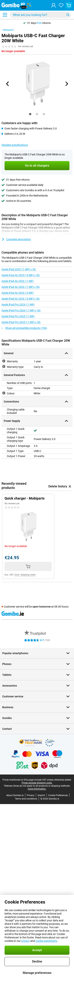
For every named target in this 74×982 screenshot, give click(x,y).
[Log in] (53, 5)
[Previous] (7, 84)
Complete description (18, 239)
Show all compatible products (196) (26, 328)
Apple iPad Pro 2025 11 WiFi (18, 316)
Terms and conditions (26, 798)
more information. (37, 789)
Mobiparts (8, 30)
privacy (25, 940)
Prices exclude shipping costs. (37, 783)
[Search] (68, 15)
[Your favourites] (61, 5)
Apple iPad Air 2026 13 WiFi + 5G (21, 298)
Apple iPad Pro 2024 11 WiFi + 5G (21, 310)
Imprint (41, 795)
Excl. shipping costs (25, 574)
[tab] (30, 114)
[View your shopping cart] (68, 5)
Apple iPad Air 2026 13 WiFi (18, 292)
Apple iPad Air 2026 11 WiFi (18, 281)
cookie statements (46, 940)
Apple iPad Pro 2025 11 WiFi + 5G (21, 322)
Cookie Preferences (58, 795)
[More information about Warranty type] (3, 366)
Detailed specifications (15, 144)
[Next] (66, 84)
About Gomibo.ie (15, 795)
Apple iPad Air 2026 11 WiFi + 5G (21, 286)
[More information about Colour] (3, 393)
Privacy (30, 795)
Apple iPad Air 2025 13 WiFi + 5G (21, 275)
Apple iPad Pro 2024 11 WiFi (18, 304)
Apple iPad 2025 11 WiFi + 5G (19, 269)
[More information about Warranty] (3, 361)
